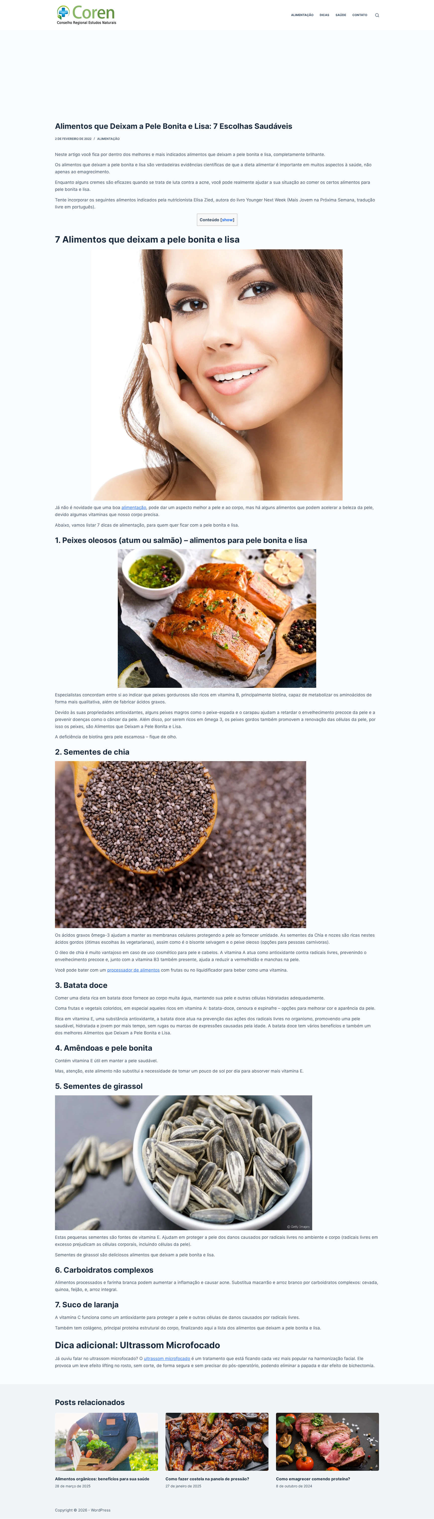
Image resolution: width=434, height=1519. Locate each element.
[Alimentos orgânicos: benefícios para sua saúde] (106, 1442)
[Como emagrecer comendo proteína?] (327, 1442)
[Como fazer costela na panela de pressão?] (217, 1442)
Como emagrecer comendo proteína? (313, 1478)
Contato (359, 15)
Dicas (324, 15)
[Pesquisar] (377, 15)
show (227, 219)
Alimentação (302, 15)
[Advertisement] (217, 68)
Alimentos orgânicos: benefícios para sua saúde (102, 1478)
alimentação (134, 507)
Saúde (341, 15)
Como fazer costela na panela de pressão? (207, 1478)
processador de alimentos (133, 970)
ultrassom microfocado (167, 1358)
